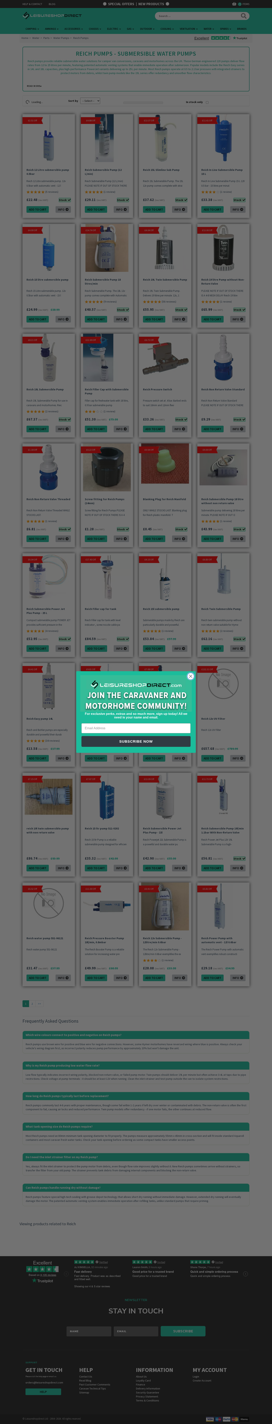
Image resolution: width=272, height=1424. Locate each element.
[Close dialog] (190, 676)
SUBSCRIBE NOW (136, 741)
